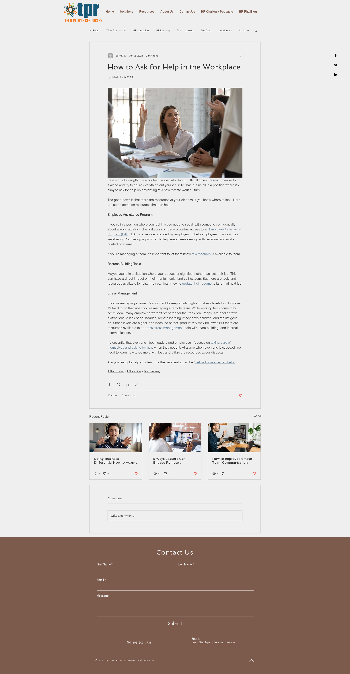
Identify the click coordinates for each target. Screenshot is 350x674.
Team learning (185, 30)
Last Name (185, 564)
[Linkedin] (336, 75)
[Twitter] (336, 65)
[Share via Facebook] (109, 384)
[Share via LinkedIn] (127, 384)
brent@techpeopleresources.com (214, 642)
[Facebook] (336, 55)
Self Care (206, 30)
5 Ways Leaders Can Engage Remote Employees (169, 460)
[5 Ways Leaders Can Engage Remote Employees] (175, 437)
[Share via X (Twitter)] (118, 384)
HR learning (163, 30)
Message (103, 595)
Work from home (116, 30)
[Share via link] (136, 384)
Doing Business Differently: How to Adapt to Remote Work (114, 460)
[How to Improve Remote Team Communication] (234, 437)
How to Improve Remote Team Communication (232, 460)
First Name (104, 564)
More (242, 30)
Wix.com (149, 660)
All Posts (94, 30)
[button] (256, 30)
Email (100, 579)
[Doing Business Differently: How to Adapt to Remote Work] (116, 437)
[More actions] (240, 55)
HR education (141, 30)
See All (257, 415)
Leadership (225, 30)
